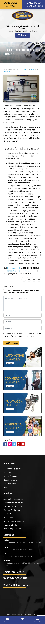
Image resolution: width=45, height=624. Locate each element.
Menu (24, 35)
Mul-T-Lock (8, 517)
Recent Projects (10, 476)
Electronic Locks (10, 525)
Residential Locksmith (12, 506)
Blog (32, 69)
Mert (24, 69)
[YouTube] (23, 444)
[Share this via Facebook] (23, 279)
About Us (7, 472)
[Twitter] (14, 444)
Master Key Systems (12, 528)
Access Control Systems (13, 521)
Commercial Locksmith (13, 502)
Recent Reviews (10, 480)
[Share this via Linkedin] (29, 279)
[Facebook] (5, 444)
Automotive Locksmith (13, 499)
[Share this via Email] (39, 279)
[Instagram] (10, 444)
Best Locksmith (13, 268)
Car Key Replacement (12, 510)
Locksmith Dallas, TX (12, 469)
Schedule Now (9, 483)
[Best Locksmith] (23, 15)
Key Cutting (8, 514)
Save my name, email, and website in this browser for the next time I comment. (22, 334)
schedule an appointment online (20, 271)
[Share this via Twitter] (34, 279)
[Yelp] (19, 444)
